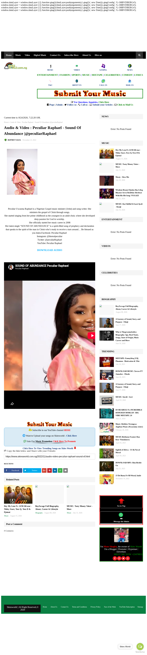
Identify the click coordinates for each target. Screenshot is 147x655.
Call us (84, 105)
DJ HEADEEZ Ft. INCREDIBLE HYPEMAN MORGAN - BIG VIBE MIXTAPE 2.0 (129, 412)
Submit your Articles (102, 105)
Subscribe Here (71, 55)
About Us (86, 55)
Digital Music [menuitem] (40, 55)
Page (52, 105)
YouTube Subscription (127, 607)
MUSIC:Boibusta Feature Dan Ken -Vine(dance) (128, 438)
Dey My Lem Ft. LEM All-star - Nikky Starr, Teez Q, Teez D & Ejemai (18, 509)
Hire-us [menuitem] (98, 55)
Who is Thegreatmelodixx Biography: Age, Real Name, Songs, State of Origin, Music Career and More (127, 336)
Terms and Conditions (79, 607)
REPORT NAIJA (14, 140)
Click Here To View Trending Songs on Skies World (48, 448)
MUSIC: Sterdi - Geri (124, 397)
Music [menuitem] (18, 55)
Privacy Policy (95, 607)
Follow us (72, 105)
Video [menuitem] (27, 55)
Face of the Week (110, 607)
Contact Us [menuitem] (55, 55)
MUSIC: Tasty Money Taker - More (80, 507)
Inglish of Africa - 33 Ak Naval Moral (128, 451)
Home (6, 122)
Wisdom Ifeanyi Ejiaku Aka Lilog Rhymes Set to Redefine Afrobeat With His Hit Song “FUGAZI (129, 193)
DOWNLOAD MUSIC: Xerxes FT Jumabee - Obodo (129, 372)
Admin (59, 105)
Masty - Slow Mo (122, 177)
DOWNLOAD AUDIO (49, 250)
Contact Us (64, 607)
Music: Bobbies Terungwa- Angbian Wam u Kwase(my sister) (129, 425)
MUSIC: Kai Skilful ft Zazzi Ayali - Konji (129, 205)
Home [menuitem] (9, 55)
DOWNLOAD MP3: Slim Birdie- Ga (129, 464)
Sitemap (140, 607)
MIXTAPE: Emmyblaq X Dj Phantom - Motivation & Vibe (128, 359)
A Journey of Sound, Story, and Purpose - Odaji (128, 320)
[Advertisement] (73, 31)
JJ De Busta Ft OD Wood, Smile (128, 475)
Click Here (71, 436)
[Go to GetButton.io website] (140, 652)
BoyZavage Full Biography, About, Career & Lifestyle (47, 507)
